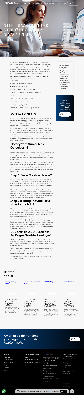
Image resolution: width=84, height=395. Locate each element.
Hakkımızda (27, 3)
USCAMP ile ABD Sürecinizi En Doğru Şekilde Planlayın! (27, 108)
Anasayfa (17, 3)
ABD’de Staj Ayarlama (50, 365)
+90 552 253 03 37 (68, 371)
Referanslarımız (49, 3)
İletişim (65, 3)
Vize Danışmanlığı (48, 376)
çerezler (50, 391)
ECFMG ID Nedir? (17, 96)
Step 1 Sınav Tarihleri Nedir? (20, 102)
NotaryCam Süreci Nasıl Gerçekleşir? (22, 99)
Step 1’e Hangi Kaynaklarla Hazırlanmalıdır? (24, 105)
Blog (58, 3)
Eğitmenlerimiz (37, 3)
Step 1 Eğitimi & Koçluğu (51, 358)
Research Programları (50, 373)
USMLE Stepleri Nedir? (31, 359)
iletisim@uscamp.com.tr (70, 363)
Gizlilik (6, 370)
